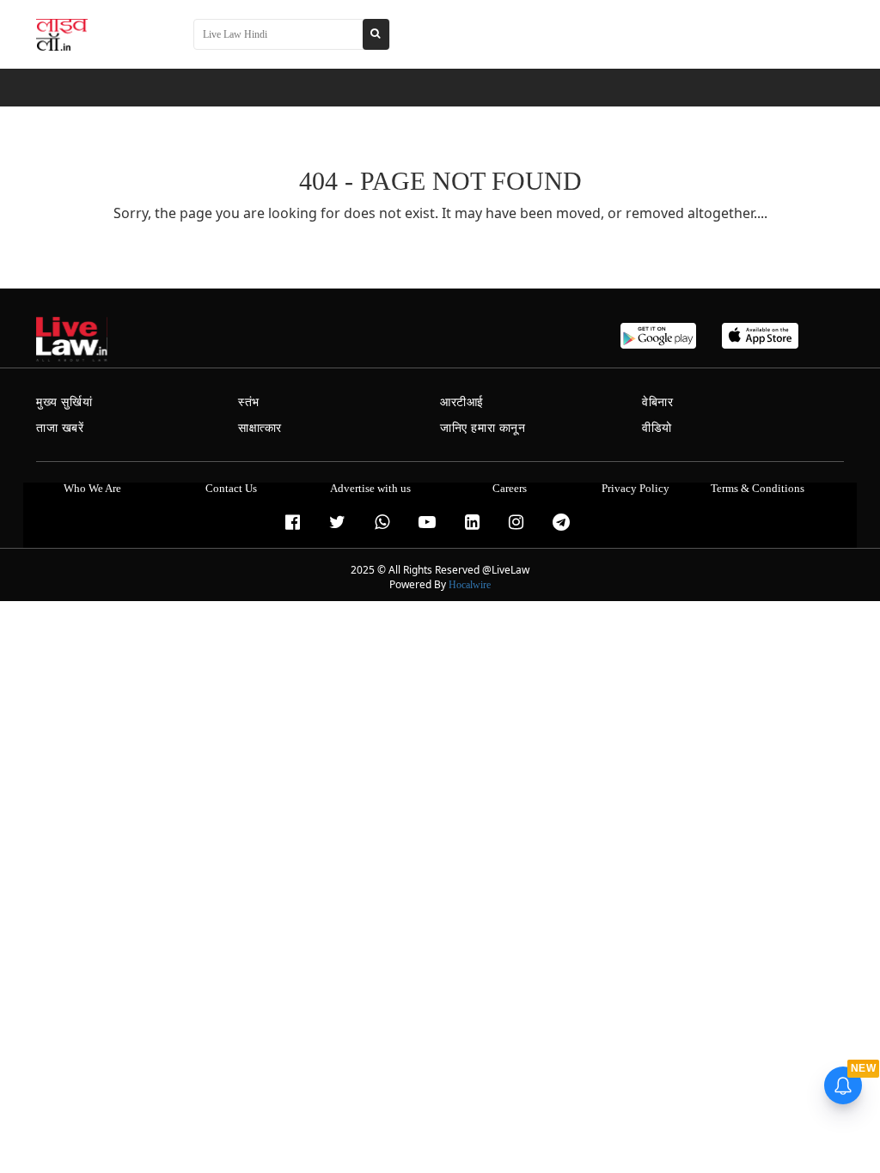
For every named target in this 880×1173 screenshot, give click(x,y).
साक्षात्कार (260, 428)
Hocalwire (470, 585)
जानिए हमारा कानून (483, 428)
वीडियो (657, 428)
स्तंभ (249, 402)
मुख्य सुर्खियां (64, 402)
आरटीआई (462, 402)
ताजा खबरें (60, 428)
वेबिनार (657, 402)
